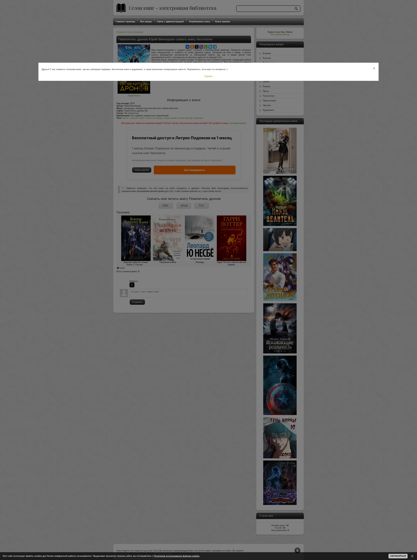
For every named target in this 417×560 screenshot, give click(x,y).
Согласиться (398, 556)
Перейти (208, 76)
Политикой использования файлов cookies (176, 556)
